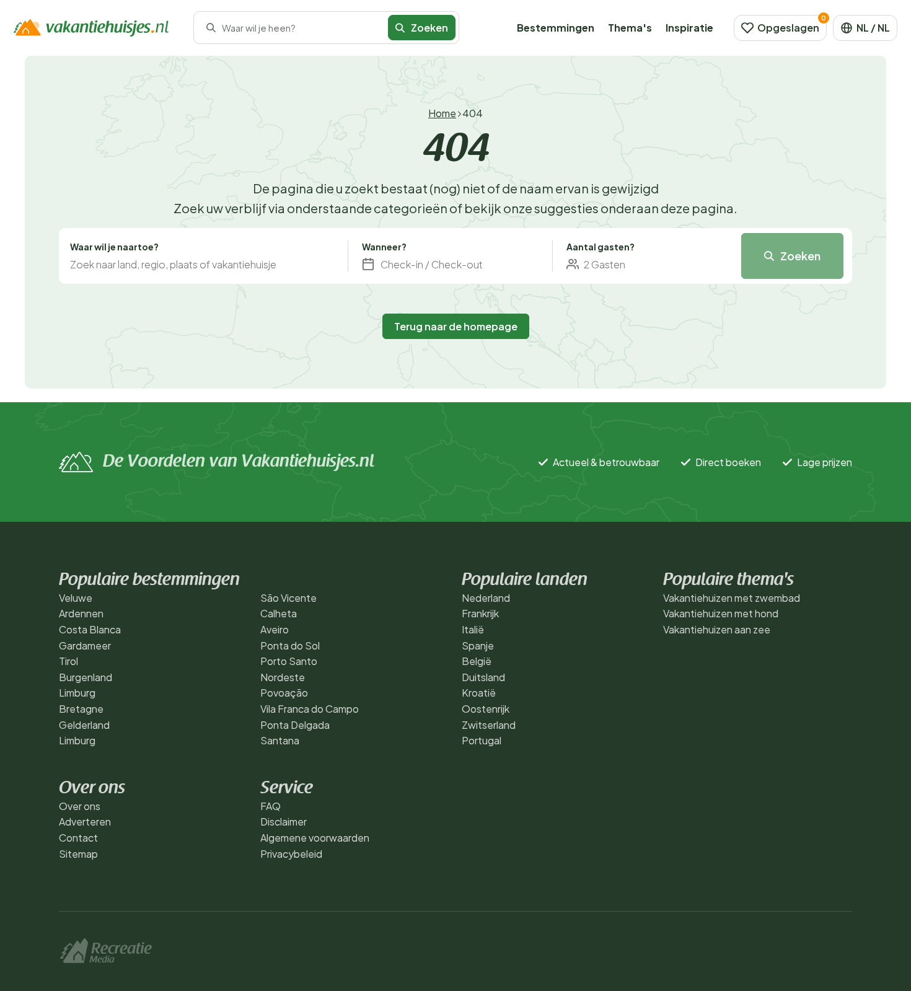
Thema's (630, 27)
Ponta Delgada (295, 724)
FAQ (270, 806)
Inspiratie (689, 27)
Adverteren (85, 821)
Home (442, 113)
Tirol (68, 660)
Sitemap (78, 853)
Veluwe (75, 597)
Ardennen (81, 613)
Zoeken (800, 256)
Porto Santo (288, 660)
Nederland (486, 597)
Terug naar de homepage (455, 326)
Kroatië (479, 692)
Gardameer (85, 645)
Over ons (79, 806)
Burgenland (85, 677)
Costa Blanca (90, 629)
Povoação (284, 692)
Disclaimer (283, 821)
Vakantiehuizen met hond (720, 613)
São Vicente (288, 597)
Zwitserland (489, 724)
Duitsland (483, 677)
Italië (473, 629)
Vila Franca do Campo (309, 708)
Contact (78, 837)
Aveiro (274, 629)
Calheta (278, 613)
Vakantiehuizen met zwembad (731, 597)
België (476, 660)
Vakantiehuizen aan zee (716, 629)
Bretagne (81, 708)
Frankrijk (480, 613)
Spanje (478, 645)
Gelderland (84, 724)
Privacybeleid (291, 853)
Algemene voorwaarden (314, 837)
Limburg (77, 692)
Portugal (481, 740)
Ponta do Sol (290, 645)
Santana (279, 740)
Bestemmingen (555, 27)
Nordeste (282, 677)
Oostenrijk (485, 708)
